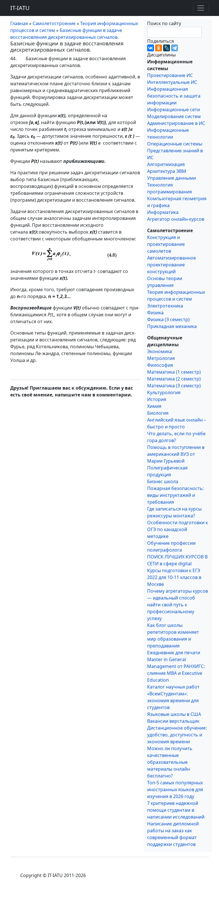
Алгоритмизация (166, 164)
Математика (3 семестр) (174, 385)
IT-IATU (20, 8)
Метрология (161, 358)
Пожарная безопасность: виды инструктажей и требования (175, 495)
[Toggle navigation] (201, 8)
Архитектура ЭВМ (166, 171)
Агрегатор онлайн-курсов (175, 219)
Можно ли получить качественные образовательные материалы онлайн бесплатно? (169, 762)
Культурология (164, 392)
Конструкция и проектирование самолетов (166, 244)
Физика (155, 312)
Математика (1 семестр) (174, 372)
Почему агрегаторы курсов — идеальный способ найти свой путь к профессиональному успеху (177, 604)
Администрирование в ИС (176, 123)
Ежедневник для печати (173, 652)
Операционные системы (174, 144)
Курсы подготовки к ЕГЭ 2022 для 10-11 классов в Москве (174, 577)
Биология (158, 413)
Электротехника (165, 306)
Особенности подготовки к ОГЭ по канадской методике (177, 529)
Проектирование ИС (170, 75)
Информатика (163, 212)
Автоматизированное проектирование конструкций (171, 265)
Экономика (159, 351)
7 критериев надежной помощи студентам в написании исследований (175, 810)
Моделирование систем (174, 116)
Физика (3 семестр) (168, 319)
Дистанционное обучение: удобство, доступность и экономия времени (177, 735)
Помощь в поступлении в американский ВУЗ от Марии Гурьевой (175, 454)
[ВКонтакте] (150, 47)
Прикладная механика (172, 326)
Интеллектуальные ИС (172, 82)
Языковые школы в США (174, 714)
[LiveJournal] (166, 47)
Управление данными (171, 178)
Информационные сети (173, 109)
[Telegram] (174, 47)
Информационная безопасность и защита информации (173, 96)
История (156, 399)
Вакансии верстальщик (173, 721)
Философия (160, 365)
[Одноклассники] (158, 47)
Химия (154, 406)
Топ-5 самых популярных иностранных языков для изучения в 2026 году (175, 789)
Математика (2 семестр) (174, 379)
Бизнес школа (162, 481)
